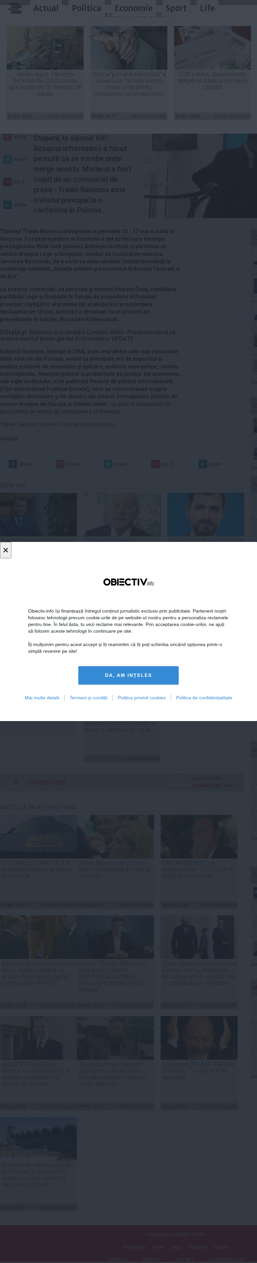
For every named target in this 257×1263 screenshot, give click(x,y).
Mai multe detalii (42, 697)
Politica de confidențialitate (204, 697)
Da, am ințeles (128, 675)
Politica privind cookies (142, 697)
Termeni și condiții (88, 697)
